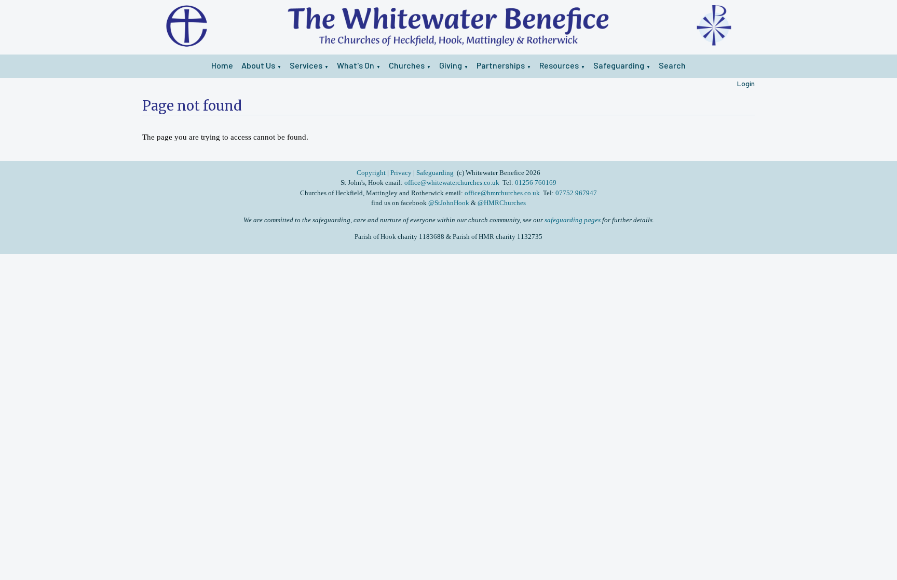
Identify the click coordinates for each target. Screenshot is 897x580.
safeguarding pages (573, 220)
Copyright (372, 173)
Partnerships (501, 65)
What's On (355, 65)
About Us (258, 65)
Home (222, 65)
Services (306, 65)
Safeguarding (618, 65)
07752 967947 (576, 193)
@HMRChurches (502, 203)
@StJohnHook (448, 203)
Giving (450, 65)
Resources (559, 65)
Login (746, 83)
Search (672, 65)
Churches (407, 65)
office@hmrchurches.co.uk (502, 193)
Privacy (401, 173)
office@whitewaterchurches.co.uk (451, 182)
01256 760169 (535, 182)
